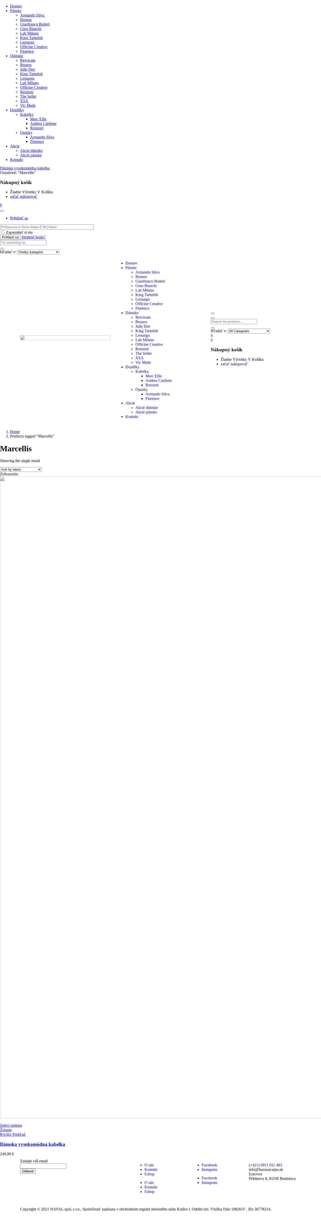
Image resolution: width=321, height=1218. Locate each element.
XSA (24, 101)
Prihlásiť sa (19, 218)
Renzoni (26, 92)
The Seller (28, 96)
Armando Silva (32, 15)
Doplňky (17, 110)
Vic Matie (28, 105)
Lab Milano (29, 33)
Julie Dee (27, 69)
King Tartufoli (31, 38)
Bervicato (27, 60)
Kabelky (27, 114)
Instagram (209, 1169)
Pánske (15, 11)
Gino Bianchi (30, 29)
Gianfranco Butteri (35, 24)
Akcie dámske (31, 150)
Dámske (16, 56)
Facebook (209, 1165)
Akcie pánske (31, 155)
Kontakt (16, 159)
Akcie (15, 146)
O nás (149, 1165)
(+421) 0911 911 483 (265, 1165)
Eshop (149, 1174)
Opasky (26, 132)
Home (15, 431)
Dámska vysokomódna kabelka (25, 168)
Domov (16, 6)
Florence (27, 51)
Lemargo (27, 42)
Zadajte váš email (34, 1161)
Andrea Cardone (43, 123)
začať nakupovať (23, 196)
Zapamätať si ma (19, 232)
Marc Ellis (38, 119)
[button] (1, 205)
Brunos (26, 20)
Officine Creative (33, 47)
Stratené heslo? (33, 237)
